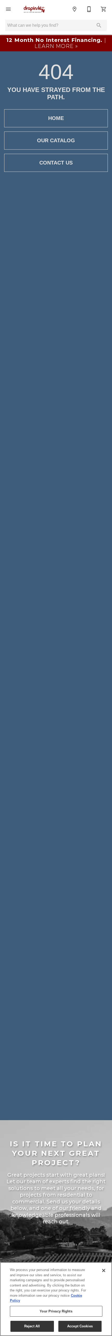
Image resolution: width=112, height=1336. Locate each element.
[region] (56, 1299)
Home (56, 118)
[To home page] (33, 9)
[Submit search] (99, 25)
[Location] (74, 9)
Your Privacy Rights (56, 1311)
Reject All (32, 1326)
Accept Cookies (80, 1326)
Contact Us (56, 163)
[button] (8, 9)
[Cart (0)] (103, 9)
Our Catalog (56, 140)
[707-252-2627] (89, 9)
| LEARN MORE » (56, 43)
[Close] (103, 1270)
